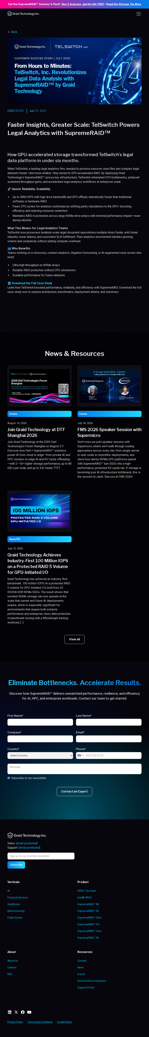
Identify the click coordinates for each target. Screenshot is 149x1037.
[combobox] (80, 755)
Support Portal (85, 987)
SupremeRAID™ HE (88, 910)
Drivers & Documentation (91, 980)
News (80, 967)
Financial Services (17, 897)
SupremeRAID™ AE (88, 904)
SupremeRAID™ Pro (88, 924)
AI (8, 890)
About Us (12, 960)
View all (74, 639)
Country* (13, 749)
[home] (23, 13)
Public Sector (15, 917)
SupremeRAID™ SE (88, 937)
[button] (138, 13)
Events (81, 974)
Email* (80, 732)
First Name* (15, 715)
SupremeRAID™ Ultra (89, 917)
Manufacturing (16, 910)
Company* (14, 732)
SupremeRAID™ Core (89, 931)
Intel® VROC (84, 897)
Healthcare (13, 904)
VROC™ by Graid (86, 890)
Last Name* (84, 715)
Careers (12, 967)
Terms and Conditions (40, 1022)
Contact (81, 960)
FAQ (9, 974)
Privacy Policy (15, 1022)
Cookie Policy (64, 1022)
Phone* (81, 749)
